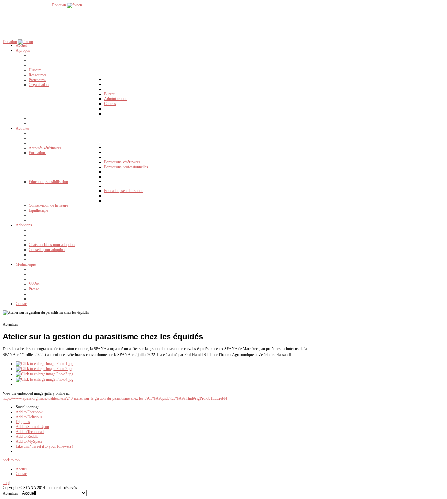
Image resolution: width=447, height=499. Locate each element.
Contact (21, 474)
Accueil (21, 469)
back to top (11, 460)
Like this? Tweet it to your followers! (44, 446)
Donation (59, 5)
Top (6, 482)
